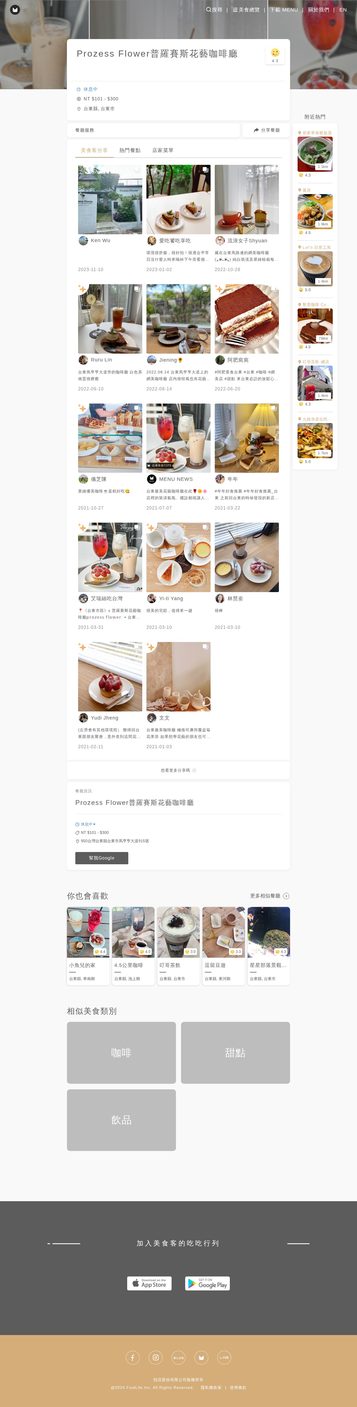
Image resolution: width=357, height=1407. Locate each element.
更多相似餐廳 (265, 896)
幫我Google (102, 858)
